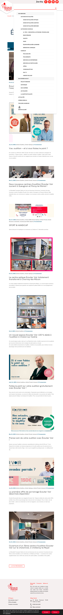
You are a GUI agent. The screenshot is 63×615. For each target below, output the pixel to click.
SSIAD (24, 41)
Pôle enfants (27, 57)
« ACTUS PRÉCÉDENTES (17, 566)
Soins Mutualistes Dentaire (31, 26)
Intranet (35, 180)
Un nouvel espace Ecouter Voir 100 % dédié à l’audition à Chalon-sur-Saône (30, 336)
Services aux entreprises (30, 60)
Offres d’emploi (22, 100)
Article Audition (20, 144)
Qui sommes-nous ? (23, 78)
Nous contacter (36, 607)
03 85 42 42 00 (36, 604)
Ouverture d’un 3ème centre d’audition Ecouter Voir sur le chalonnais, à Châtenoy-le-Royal (31, 547)
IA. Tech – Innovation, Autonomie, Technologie (36, 32)
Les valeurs (24, 91)
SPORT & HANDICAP (18, 225)
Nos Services (21, 13)
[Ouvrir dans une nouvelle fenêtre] (45, 1)
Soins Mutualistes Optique (30, 19)
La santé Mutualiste (26, 94)
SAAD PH (25, 38)
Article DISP (28, 219)
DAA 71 (25, 72)
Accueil (9, 16)
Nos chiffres (24, 87)
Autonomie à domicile (27, 29)
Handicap (23, 50)
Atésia (25, 66)
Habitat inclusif (27, 75)
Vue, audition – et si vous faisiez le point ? (28, 149)
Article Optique (29, 144)
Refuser (55, 612)
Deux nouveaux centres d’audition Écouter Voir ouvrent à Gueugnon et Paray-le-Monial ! (31, 185)
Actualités (21, 97)
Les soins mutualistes (27, 16)
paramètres (8, 613)
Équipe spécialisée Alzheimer (31, 44)
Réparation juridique (29, 47)
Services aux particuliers (30, 63)
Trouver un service (23, 103)
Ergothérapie (27, 35)
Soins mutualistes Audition (31, 22)
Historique (24, 84)
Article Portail (28, 180)
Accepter (46, 612)
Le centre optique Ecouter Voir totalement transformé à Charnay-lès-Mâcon (29, 278)
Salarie (31, 221)
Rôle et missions (25, 81)
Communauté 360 (28, 69)
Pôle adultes (27, 53)
